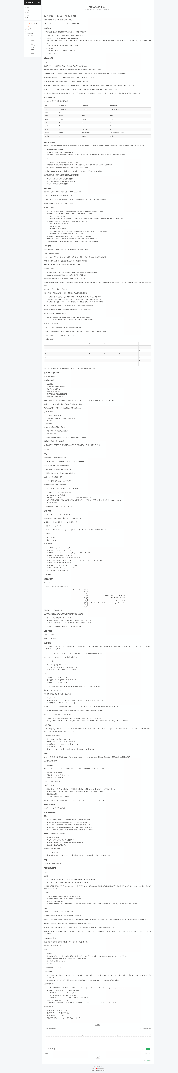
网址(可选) (117, 1035)
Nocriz (32, 42)
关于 (28, 10)
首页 (28, 7)
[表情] (49, 1049)
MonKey (32, 47)
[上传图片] (52, 1049)
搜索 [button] (28, 17)
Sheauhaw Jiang (32, 54)
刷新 (98, 1057)
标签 (28, 12)
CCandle (32, 49)
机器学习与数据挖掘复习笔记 (52, 1028)
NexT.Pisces (98, 1070)
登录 (143, 1049)
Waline (148, 1060)
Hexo (93, 1070)
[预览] (54, 1049)
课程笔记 (98, 1024)
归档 (28, 15)
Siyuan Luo (32, 51)
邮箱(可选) (82, 1035)
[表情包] (51, 1049)
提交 (148, 1049)
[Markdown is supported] (47, 1049)
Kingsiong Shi (32, 45)
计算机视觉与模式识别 (145, 1028)
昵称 (47, 1035)
